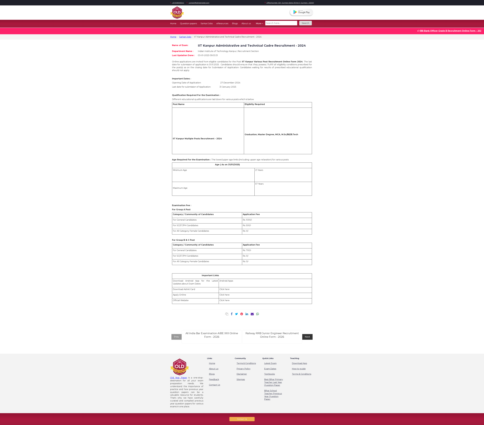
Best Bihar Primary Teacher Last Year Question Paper (273, 382)
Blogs (235, 23)
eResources (222, 23)
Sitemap (241, 379)
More (259, 23)
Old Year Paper (178, 378)
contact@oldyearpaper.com (199, 3)
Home (173, 23)
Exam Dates (270, 369)
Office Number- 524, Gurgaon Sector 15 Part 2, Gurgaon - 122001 (290, 3)
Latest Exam (270, 363)
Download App (299, 363)
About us (246, 23)
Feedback (214, 379)
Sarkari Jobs (207, 23)
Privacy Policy (243, 369)
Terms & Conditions (246, 363)
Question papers (188, 23)
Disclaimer (242, 374)
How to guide (299, 369)
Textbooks (269, 374)
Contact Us (214, 385)
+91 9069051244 (178, 3)
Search (305, 23)
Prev (176, 336)
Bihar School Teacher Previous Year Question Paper (273, 395)
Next (307, 336)
